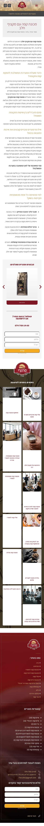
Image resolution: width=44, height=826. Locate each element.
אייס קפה (35, 717)
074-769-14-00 (22, 325)
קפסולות (24, 64)
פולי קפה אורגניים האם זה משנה (32, 416)
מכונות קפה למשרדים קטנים (29, 737)
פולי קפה (36, 746)
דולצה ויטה (22, 302)
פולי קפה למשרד (12, 517)
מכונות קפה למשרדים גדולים (28, 733)
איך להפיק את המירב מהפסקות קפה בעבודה (32, 543)
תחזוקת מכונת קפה (12, 413)
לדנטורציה (34, 157)
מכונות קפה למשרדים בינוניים (28, 730)
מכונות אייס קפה (33, 727)
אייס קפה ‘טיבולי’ (33, 721)
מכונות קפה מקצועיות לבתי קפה (27, 740)
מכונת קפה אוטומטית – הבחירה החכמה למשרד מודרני (12, 458)
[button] (36, 5)
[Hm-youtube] (5, 5)
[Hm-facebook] (9, 5)
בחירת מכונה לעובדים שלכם (32, 579)
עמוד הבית (33, 32)
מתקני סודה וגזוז (33, 743)
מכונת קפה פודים (12, 552)
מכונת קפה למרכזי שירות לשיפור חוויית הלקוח (32, 507)
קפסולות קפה (34, 749)
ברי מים (36, 724)
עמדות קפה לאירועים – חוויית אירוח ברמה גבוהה (32, 620)
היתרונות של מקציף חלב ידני (32, 466)
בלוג (27, 32)
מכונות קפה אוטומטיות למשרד (12, 477)
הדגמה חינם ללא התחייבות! (12, 589)
